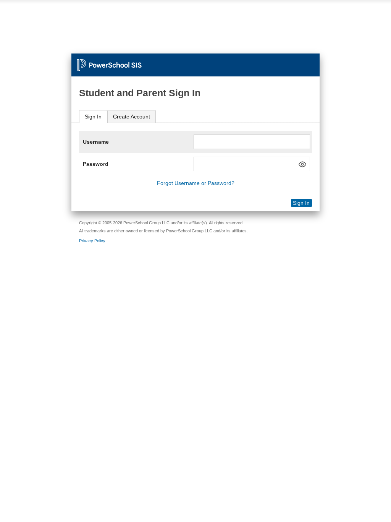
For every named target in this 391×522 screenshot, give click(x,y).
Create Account (131, 116)
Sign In (93, 116)
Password (95, 164)
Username (96, 142)
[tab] (93, 116)
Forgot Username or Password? (195, 183)
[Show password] (302, 164)
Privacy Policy (92, 240)
